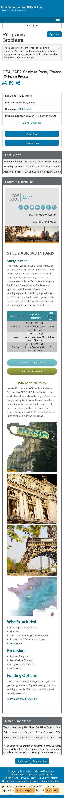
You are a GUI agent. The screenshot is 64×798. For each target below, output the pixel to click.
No (55, 790)
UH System (8, 781)
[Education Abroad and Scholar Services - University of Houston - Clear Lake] (32, 8)
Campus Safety (17, 774)
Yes (48, 790)
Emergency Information (20, 771)
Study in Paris (17, 261)
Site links (31, 25)
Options (53, 34)
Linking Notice (11, 777)
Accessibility (46, 774)
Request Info (32, 142)
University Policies (48, 777)
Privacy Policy (28, 777)
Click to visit (25, 109)
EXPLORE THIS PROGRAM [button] (32, 362)
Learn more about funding (21, 698)
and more (15, 643)
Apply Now (32, 133)
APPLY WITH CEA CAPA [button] (32, 371)
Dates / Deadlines (32, 122)
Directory (32, 774)
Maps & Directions (44, 771)
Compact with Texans (28, 781)
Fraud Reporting (50, 781)
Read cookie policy (24, 790)
